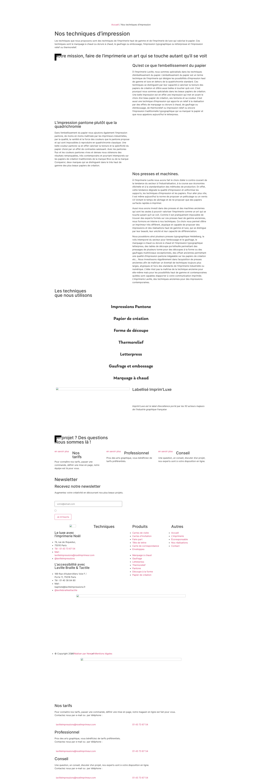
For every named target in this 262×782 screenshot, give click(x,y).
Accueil (115, 24)
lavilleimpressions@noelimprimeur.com (76, 724)
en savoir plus (62, 451)
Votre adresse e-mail (65, 500)
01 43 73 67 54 (140, 724)
